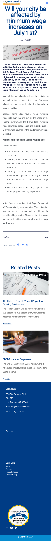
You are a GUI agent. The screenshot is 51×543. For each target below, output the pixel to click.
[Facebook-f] (7, 528)
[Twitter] (16, 528)
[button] (47, 3)
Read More (7, 324)
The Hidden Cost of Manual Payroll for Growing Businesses (23, 303)
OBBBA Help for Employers (17, 359)
